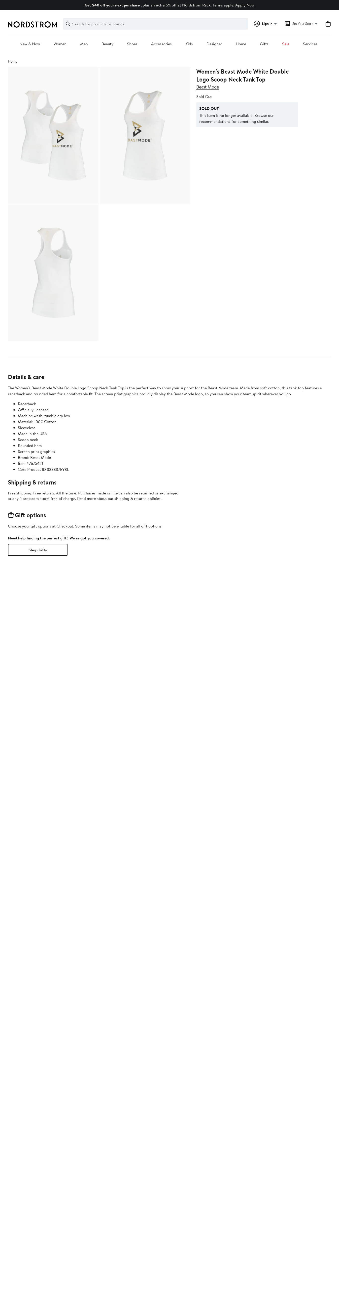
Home (241, 44)
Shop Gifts (38, 550)
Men (84, 44)
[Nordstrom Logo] (32, 24)
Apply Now (244, 5)
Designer (214, 44)
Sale (285, 44)
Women (60, 44)
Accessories (161, 44)
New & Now (30, 44)
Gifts (264, 44)
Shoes (132, 44)
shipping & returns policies (137, 498)
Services (310, 44)
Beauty (107, 44)
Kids (189, 44)
